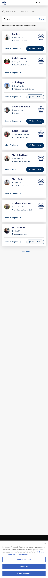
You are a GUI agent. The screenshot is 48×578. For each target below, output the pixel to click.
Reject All (24, 566)
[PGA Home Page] (4, 3)
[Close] (45, 543)
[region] (24, 559)
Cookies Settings (24, 559)
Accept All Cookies (23, 573)
